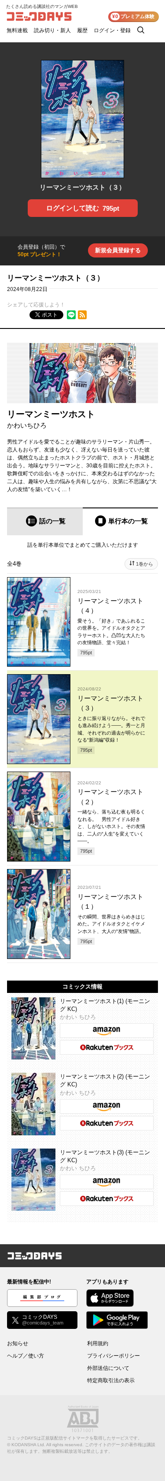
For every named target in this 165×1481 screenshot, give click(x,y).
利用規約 (97, 1343)
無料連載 (17, 30)
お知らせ (17, 1343)
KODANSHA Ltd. (28, 1444)
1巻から (144, 564)
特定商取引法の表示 (111, 1380)
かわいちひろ (27, 425)
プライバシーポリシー (113, 1356)
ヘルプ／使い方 (25, 1356)
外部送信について (108, 1368)
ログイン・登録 (112, 30)
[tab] (45, 521)
